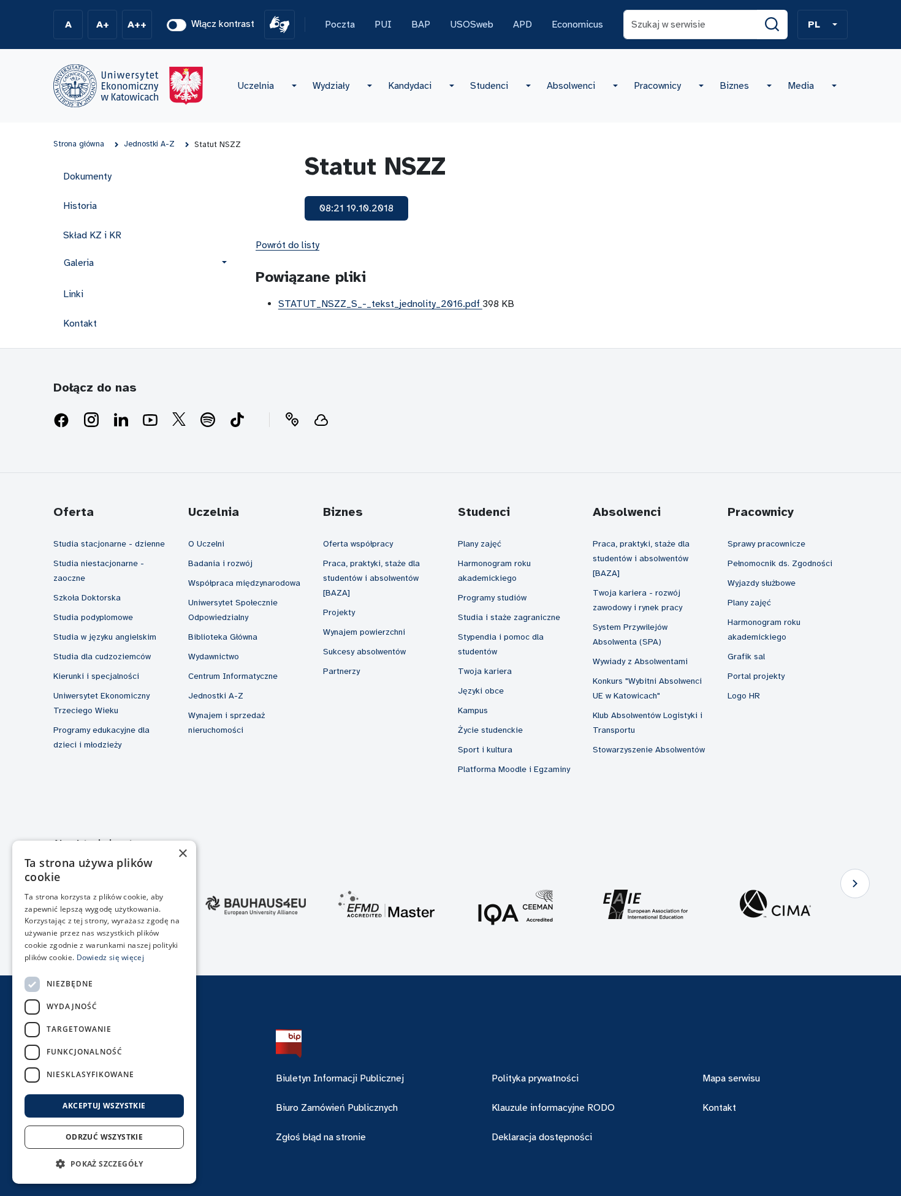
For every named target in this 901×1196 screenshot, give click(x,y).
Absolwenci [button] (571, 86)
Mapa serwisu (731, 1078)
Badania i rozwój (220, 563)
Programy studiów (492, 597)
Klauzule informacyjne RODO (553, 1108)
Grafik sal (746, 656)
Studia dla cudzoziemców (102, 656)
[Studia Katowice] (128, 86)
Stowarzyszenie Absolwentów (649, 749)
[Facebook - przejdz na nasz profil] (61, 420)
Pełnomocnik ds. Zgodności (780, 563)
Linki (73, 294)
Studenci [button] (489, 86)
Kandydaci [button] (409, 86)
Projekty (339, 612)
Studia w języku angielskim (104, 637)
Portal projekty (756, 676)
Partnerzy (341, 671)
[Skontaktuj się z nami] (291, 420)
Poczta (340, 24)
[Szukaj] (772, 24)
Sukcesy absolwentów (364, 651)
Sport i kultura (485, 749)
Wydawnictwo (213, 656)
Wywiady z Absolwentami (640, 661)
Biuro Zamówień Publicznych (337, 1108)
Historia (80, 206)
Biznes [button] (734, 86)
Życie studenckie (490, 730)
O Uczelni (206, 544)
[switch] (176, 25)
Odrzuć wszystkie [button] (104, 1137)
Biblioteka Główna (222, 637)
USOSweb (471, 24)
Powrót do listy (287, 245)
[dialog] (104, 1012)
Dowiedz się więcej (110, 957)
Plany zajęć (479, 544)
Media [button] (801, 86)
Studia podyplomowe (93, 617)
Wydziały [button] (331, 86)
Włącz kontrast (222, 24)
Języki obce (481, 691)
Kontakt (80, 323)
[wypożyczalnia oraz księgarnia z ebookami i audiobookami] (321, 420)
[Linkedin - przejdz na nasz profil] (120, 420)
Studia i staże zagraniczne (509, 617)
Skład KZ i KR (92, 235)
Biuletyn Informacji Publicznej (340, 1078)
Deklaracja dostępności (542, 1137)
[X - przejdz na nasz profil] (179, 420)
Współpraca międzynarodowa (244, 583)
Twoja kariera (485, 671)
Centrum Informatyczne (233, 676)
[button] (822, 24)
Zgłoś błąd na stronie (321, 1137)
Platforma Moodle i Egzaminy (514, 769)
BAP (420, 24)
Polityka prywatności (535, 1078)
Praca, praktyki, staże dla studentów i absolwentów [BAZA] (371, 578)
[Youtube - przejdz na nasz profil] (150, 420)
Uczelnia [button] (255, 86)
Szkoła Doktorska (87, 597)
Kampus (473, 710)
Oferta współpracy (358, 544)
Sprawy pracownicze (766, 544)
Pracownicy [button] (657, 86)
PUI (383, 24)
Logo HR (744, 696)
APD (522, 24)
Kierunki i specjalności (96, 676)
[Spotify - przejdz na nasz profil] (207, 420)
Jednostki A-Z (215, 696)
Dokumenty (87, 176)
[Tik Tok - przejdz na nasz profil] (237, 420)
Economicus (577, 24)
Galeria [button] (79, 263)
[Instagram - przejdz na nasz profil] (91, 420)
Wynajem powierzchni (364, 632)
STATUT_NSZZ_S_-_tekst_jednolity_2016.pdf (380, 304)
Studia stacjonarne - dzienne (109, 544)
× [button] (182, 853)
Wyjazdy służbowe (762, 583)
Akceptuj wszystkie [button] (104, 1105)
